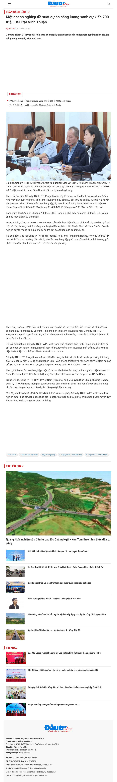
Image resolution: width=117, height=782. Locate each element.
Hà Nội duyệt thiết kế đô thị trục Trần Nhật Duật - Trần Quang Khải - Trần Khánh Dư (65, 567)
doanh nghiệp (46, 203)
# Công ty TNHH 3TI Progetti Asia (70, 455)
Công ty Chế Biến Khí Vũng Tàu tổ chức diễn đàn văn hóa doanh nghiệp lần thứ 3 (64, 687)
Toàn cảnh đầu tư (18, 12)
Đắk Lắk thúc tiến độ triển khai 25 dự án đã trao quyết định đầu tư (58, 551)
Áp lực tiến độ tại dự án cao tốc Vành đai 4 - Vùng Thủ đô (54, 630)
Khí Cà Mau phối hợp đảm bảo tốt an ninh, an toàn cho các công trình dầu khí (63, 670)
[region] (58, 66)
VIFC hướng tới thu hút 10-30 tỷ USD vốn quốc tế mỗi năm (54, 598)
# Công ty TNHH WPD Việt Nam (96, 455)
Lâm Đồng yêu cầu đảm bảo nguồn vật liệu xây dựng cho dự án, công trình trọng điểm (67, 614)
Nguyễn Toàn (10, 29)
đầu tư (49, 190)
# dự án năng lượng (48, 455)
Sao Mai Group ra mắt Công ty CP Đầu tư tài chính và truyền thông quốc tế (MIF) (64, 653)
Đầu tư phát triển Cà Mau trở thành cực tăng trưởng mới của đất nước (59, 583)
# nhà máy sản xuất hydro (29, 455)
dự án (57, 190)
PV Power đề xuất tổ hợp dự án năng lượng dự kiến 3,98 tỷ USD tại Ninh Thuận (40, 101)
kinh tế (36, 243)
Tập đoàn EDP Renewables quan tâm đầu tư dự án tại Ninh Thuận (35, 105)
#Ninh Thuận (12, 455)
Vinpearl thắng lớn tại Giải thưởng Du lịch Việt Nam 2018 (54, 704)
